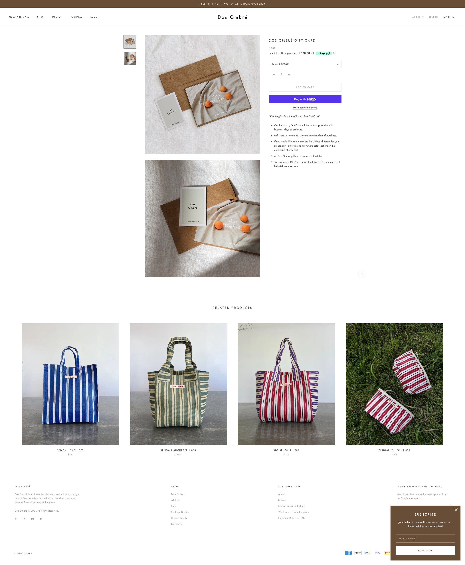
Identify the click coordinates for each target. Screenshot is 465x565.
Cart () (450, 17)
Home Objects (179, 518)
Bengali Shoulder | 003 (178, 450)
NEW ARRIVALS (19, 17)
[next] (454, 386)
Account (418, 17)
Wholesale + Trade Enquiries (293, 512)
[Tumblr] (41, 518)
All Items (175, 500)
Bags (173, 506)
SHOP (41, 17)
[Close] (456, 510)
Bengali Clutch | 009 (395, 450)
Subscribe (425, 550)
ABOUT (94, 17)
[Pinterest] (32, 518)
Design (57, 17)
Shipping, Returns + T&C (291, 518)
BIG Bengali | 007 (287, 450)
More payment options (305, 108)
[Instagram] (24, 518)
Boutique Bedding (180, 512)
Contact (282, 500)
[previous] (11, 386)
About (281, 494)
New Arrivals (178, 494)
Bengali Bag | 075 (70, 450)
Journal (76, 17)
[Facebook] (16, 518)
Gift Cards (176, 524)
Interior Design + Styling (291, 506)
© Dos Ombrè (23, 553)
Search (433, 17)
